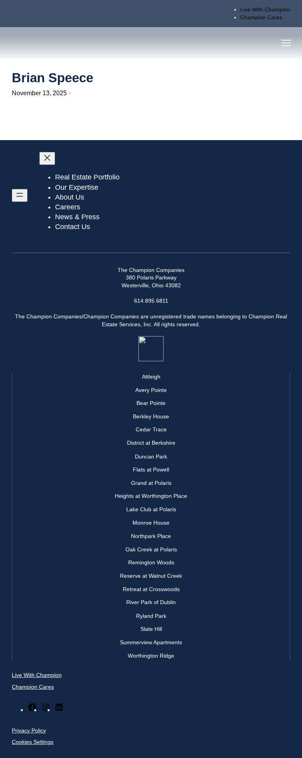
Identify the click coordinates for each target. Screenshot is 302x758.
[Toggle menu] (286, 43)
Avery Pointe (151, 390)
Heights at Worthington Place (151, 496)
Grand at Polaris (151, 483)
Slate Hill (151, 629)
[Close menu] (47, 158)
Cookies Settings (32, 742)
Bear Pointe (151, 403)
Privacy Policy (29, 730)
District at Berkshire (151, 443)
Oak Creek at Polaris (151, 549)
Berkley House (151, 416)
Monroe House (151, 523)
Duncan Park (151, 456)
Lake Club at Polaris (151, 509)
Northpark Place (151, 536)
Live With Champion (37, 675)
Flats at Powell (151, 469)
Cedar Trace (151, 429)
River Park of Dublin (151, 602)
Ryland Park (151, 616)
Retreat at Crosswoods (151, 589)
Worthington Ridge (151, 656)
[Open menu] (20, 195)
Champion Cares (33, 687)
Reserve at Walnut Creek (151, 576)
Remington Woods (151, 562)
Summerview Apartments (151, 642)
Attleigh (151, 376)
